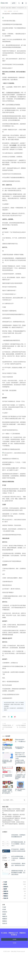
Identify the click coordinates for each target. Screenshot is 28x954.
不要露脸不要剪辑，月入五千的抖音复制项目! (7, 727)
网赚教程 (4, 918)
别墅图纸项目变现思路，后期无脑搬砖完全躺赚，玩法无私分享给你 (18, 872)
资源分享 (4, 923)
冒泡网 (4, 909)
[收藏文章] (8, 717)
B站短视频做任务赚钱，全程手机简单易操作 (7, 748)
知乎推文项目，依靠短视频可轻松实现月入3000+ (7, 762)
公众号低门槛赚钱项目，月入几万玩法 (21, 726)
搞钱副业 (4, 911)
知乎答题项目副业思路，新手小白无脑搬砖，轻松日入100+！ (18, 843)
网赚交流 (4, 916)
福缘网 (4, 914)
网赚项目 (14, 7)
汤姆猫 (5, 11)
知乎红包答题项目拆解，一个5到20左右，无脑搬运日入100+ (18, 858)
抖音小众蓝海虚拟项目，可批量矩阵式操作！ (7, 776)
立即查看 (14, 939)
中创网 (4, 907)
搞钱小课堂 (8, 7)
